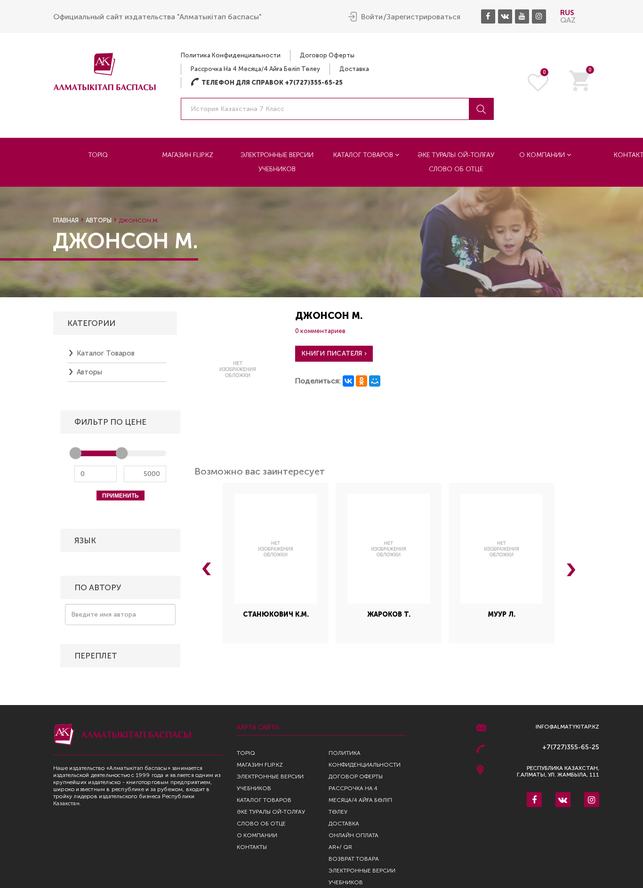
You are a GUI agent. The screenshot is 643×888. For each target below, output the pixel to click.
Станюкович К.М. (276, 614)
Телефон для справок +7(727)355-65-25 (266, 82)
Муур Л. (501, 614)
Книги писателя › (334, 353)
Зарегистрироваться (423, 17)
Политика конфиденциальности (231, 55)
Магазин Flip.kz (187, 155)
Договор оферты (327, 55)
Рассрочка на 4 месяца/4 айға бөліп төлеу (255, 68)
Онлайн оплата (353, 835)
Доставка (354, 68)
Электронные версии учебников (277, 162)
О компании (543, 155)
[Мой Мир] (374, 381)
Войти (372, 17)
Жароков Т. (388, 614)
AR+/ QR (340, 847)
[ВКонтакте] (348, 381)
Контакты (252, 847)
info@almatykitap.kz (567, 727)
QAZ (568, 20)
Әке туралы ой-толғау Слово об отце (456, 162)
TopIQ (98, 155)
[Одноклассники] (361, 381)
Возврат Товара (354, 859)
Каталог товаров (364, 155)
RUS (567, 12)
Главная (66, 220)
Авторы (99, 220)
